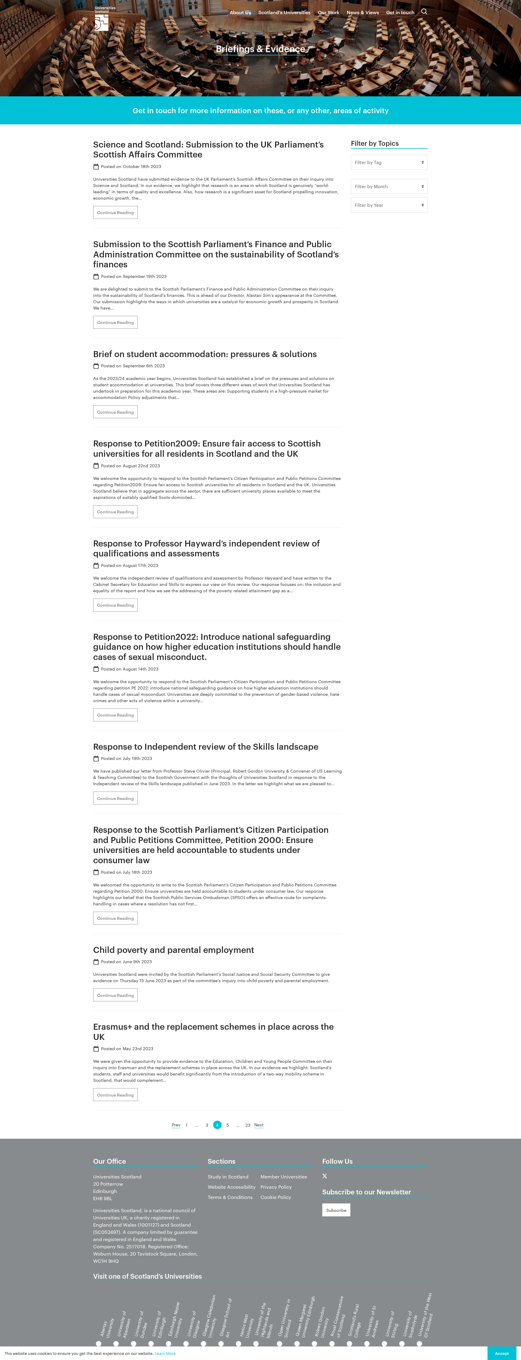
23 (248, 1125)
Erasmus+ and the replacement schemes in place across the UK (213, 1031)
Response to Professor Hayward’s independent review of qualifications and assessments (206, 548)
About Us (240, 12)
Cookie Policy (275, 1197)
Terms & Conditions (230, 1197)
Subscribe (336, 1210)
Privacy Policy (276, 1187)
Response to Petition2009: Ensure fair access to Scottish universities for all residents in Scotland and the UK (207, 448)
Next (259, 1125)
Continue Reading (115, 212)
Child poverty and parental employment (173, 949)
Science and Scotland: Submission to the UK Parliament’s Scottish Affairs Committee (208, 149)
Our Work (328, 12)
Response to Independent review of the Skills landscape (205, 746)
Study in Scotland (228, 1176)
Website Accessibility (232, 1187)
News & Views (363, 12)
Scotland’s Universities (284, 12)
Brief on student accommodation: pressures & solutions (205, 353)
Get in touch (400, 12)
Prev (176, 1125)
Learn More (165, 1353)
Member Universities (283, 1176)
